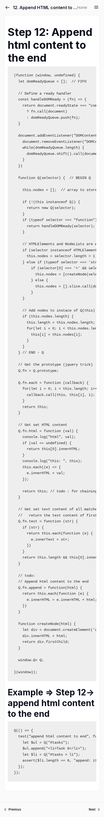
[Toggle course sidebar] (96, 7)
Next (92, 809)
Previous (15, 809)
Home (82, 7)
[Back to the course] (7, 7)
